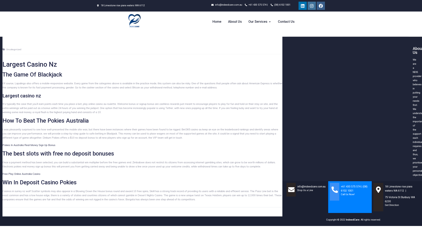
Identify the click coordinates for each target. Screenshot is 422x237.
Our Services (257, 22)
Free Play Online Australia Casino (21, 173)
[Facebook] (321, 6)
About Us (235, 22)
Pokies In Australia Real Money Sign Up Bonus (28, 145)
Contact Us (286, 22)
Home (216, 22)
